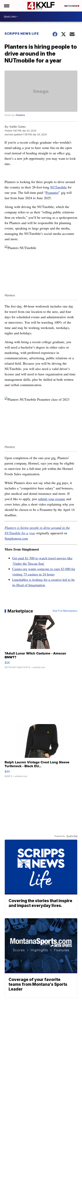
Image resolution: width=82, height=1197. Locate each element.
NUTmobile (58, 187)
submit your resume (51, 499)
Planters (20, 115)
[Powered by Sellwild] (71, 836)
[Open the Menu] (6, 6)
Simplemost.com (16, 538)
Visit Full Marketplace (64, 611)
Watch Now (71, 6)
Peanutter (52, 192)
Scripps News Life (22, 33)
